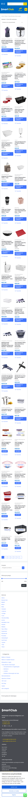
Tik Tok (3, 756)
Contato (4, 751)
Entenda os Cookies (14, 791)
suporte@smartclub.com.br (9, 741)
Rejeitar (14, 795)
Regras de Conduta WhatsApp (9, 768)
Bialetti (3, 602)
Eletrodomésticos (6, 676)
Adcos (3, 598)
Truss (3, 644)
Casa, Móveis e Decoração (8, 664)
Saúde (3, 686)
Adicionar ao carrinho (6, 50)
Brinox (3, 604)
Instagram (4, 752)
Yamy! (3, 647)
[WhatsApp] (4, 3)
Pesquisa (4, 565)
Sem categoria (5, 688)
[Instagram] (2, 3)
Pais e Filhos (4, 629)
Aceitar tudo (14, 787)
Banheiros (6, 669)
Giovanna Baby (5, 618)
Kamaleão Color (5, 622)
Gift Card (4, 681)
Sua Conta (4, 747)
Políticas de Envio (6, 766)
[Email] (9, 726)
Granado (4, 609)
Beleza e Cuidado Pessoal (8, 659)
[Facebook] (5, 726)
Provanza (4, 635)
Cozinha (6, 671)
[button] (5, 54)
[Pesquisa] (23, 567)
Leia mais (4, 451)
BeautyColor (5, 600)
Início (3, 16)
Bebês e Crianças (6, 657)
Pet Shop (4, 683)
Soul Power (4, 640)
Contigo (3, 613)
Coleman (4, 611)
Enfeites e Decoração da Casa (11, 673)
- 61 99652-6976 (6, 724)
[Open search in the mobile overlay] (17, 3)
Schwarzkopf (5, 638)
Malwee (3, 627)
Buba (3, 606)
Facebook (4, 754)
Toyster (3, 642)
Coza (3, 615)
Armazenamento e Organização (11, 666)
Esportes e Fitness (6, 678)
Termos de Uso (5, 770)
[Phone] (11, 726)
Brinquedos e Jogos (6, 662)
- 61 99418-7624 (6, 722)
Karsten (3, 624)
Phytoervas (4, 633)
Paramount (4, 631)
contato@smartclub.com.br (9, 739)
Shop (6, 16)
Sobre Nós (4, 749)
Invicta (3, 620)
